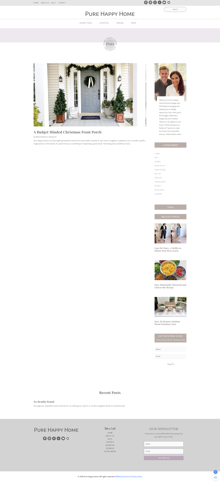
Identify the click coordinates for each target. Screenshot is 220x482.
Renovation (159, 189)
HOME (110, 433)
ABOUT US (110, 436)
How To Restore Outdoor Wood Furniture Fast (167, 323)
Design (120, 23)
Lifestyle (104, 23)
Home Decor (160, 165)
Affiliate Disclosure (122, 477)
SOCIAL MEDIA (110, 451)
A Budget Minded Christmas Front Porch (68, 132)
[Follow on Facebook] (155, 2)
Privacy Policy (136, 477)
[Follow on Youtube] (164, 2)
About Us (45, 3)
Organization (160, 181)
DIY (156, 157)
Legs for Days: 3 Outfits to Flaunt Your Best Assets (168, 249)
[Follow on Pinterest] (146, 2)
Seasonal (52, 137)
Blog (53, 3)
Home (36, 3)
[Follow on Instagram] (150, 2)
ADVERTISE (109, 445)
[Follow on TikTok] (159, 2)
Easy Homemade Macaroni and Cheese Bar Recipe (170, 286)
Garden (158, 161)
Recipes (158, 185)
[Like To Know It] (169, 2)
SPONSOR (110, 448)
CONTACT (110, 442)
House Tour (86, 23)
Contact (62, 3)
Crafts (157, 153)
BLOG (110, 439)
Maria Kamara (42, 137)
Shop (133, 23)
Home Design (160, 169)
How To (158, 173)
